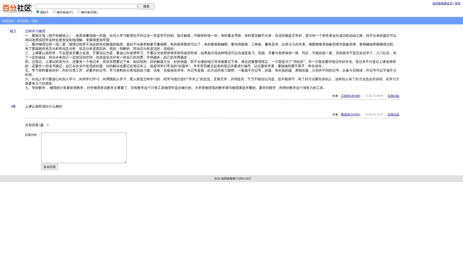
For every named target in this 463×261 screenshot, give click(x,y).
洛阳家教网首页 (442, 3)
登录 (458, 3)
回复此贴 (393, 96)
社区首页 (8, 21)
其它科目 (23, 21)
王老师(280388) (350, 96)
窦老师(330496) (350, 114)
